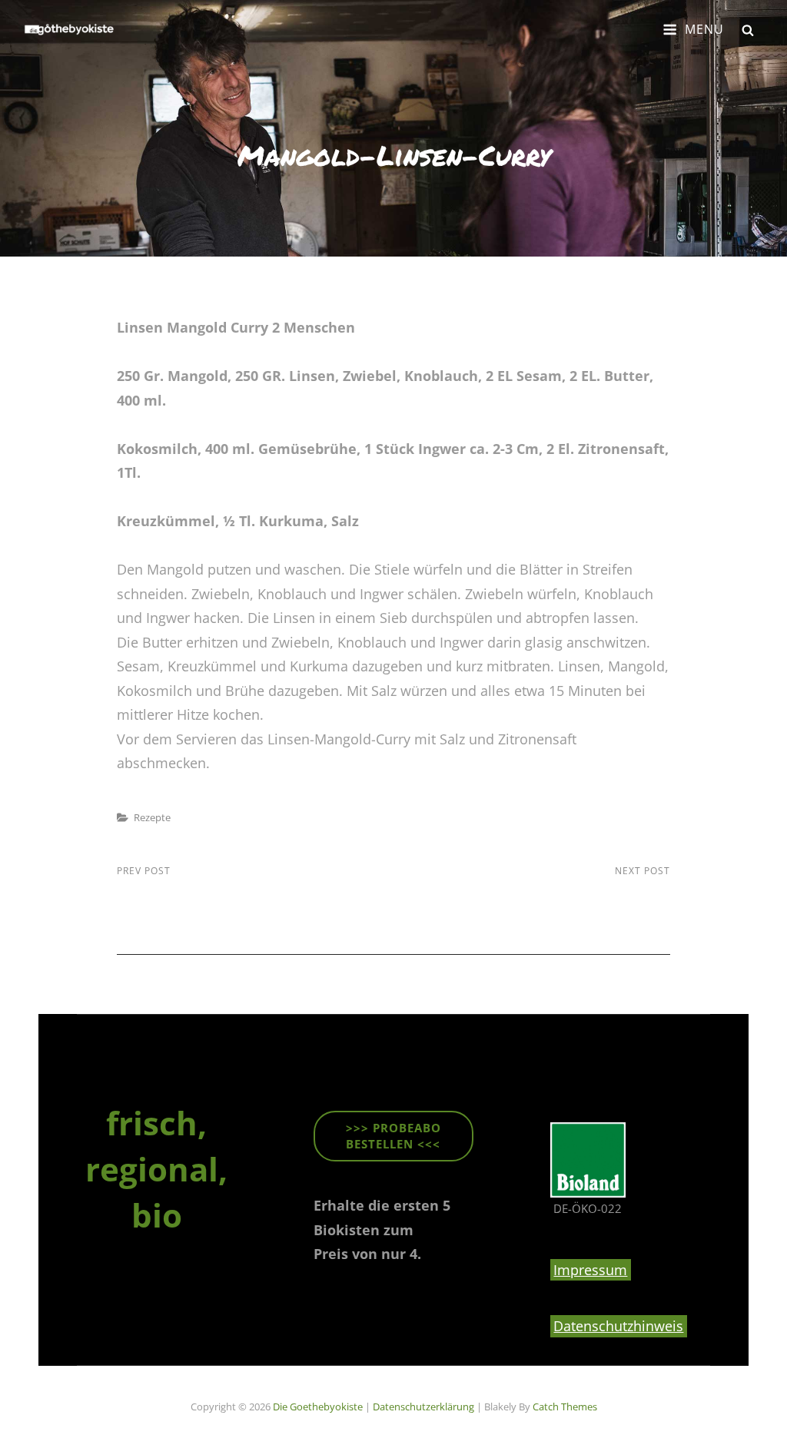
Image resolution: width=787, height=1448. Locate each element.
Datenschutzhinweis (618, 1326)
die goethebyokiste (318, 1406)
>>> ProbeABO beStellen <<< (393, 1135)
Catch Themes (565, 1406)
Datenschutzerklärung (423, 1406)
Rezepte (152, 817)
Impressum (590, 1270)
